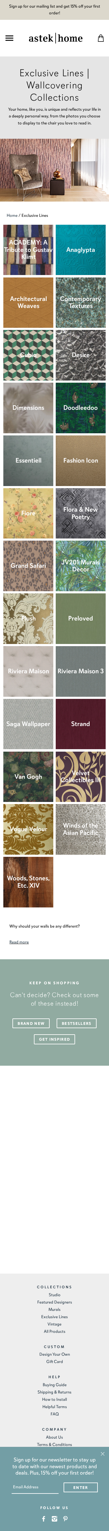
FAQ (55, 1414)
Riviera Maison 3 (81, 671)
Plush (28, 618)
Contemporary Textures (80, 302)
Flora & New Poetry (80, 513)
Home (12, 215)
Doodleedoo (80, 408)
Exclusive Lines (54, 1316)
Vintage (54, 1324)
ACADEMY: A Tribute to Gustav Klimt (28, 249)
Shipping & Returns (54, 1392)
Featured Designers (54, 1302)
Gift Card (54, 1361)
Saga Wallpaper (28, 724)
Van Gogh (28, 777)
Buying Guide (55, 1384)
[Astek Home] (55, 37)
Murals (54, 1309)
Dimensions (28, 408)
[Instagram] (55, 1518)
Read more (19, 942)
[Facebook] (44, 1518)
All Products (54, 1331)
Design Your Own (54, 1354)
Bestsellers (76, 1023)
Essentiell (28, 460)
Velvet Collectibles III (81, 776)
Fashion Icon (80, 460)
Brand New (31, 1023)
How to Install (54, 1399)
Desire (81, 355)
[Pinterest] (66, 1518)
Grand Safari (28, 566)
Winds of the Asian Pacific (80, 829)
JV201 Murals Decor (80, 566)
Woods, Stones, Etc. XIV (28, 881)
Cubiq (28, 355)
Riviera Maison (28, 671)
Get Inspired (54, 1039)
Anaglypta (80, 250)
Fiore (28, 513)
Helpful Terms (54, 1406)
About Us (54, 1437)
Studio (55, 1294)
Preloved (80, 618)
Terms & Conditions (54, 1444)
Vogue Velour (28, 829)
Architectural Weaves (28, 302)
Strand (80, 724)
